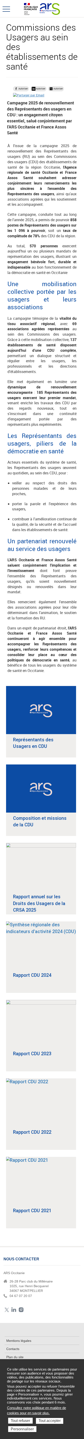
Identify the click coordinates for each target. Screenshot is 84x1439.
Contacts (12, 1349)
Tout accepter (49, 1421)
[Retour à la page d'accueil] (50, 8)
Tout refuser (20, 1421)
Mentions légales (18, 1341)
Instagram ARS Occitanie (21, 1309)
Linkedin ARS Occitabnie (14, 1309)
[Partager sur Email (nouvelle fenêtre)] (28, 95)
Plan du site (15, 1357)
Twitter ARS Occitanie (7, 1309)
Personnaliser (22, 1429)
